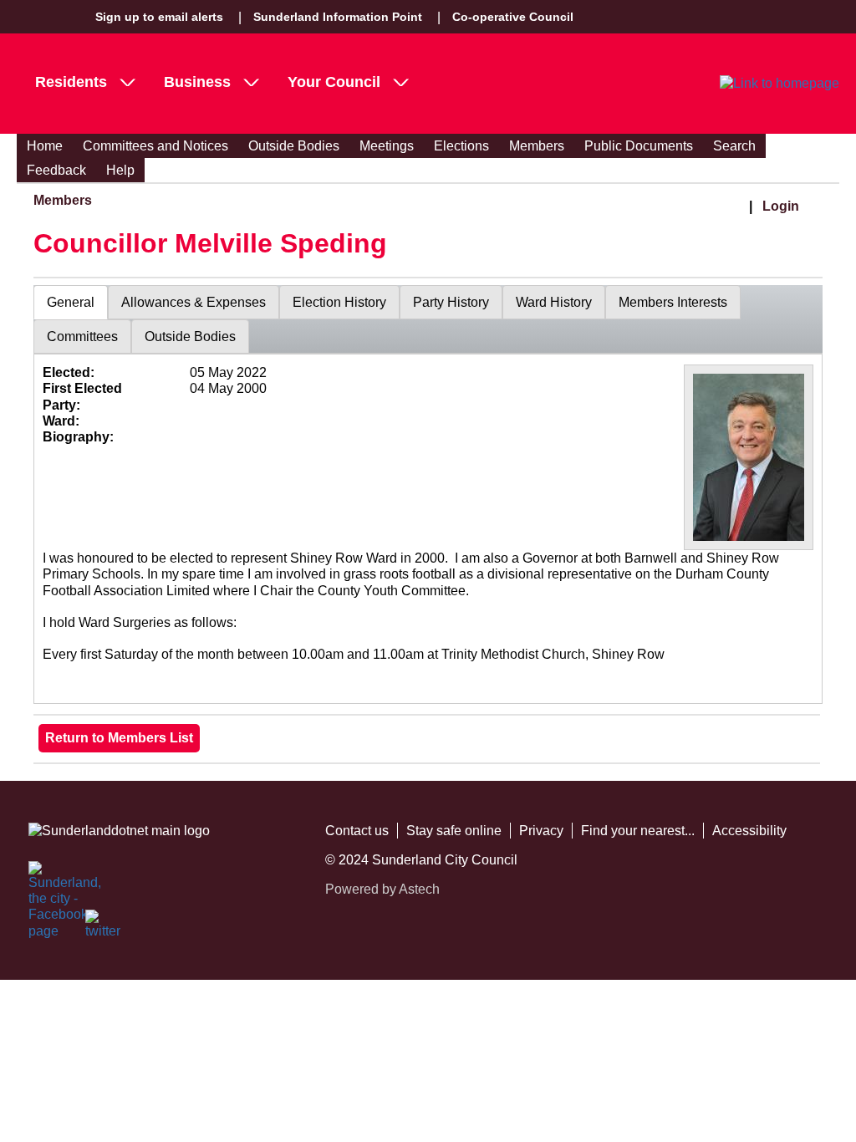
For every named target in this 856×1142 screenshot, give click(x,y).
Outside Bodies (293, 146)
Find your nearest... (638, 830)
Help (120, 170)
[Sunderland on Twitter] (103, 928)
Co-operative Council (512, 16)
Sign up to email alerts (159, 16)
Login (780, 206)
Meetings (386, 146)
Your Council (334, 82)
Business (197, 82)
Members (536, 146)
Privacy (541, 830)
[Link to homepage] (779, 83)
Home (45, 146)
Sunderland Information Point (337, 16)
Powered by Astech (382, 889)
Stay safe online (454, 830)
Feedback (56, 170)
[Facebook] (46, 879)
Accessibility (749, 830)
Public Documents (638, 146)
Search (734, 146)
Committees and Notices (155, 146)
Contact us (357, 830)
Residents (71, 82)
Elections (461, 146)
